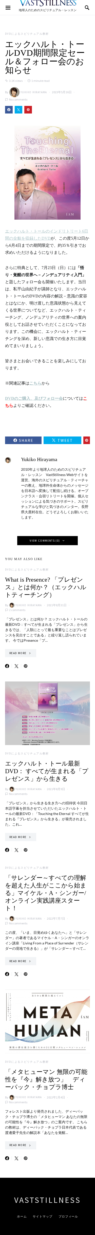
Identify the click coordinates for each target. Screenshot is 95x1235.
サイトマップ (42, 1216)
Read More (17, 653)
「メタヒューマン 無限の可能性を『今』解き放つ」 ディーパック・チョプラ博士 (46, 1079)
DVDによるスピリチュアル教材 (27, 33)
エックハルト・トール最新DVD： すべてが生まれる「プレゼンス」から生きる (46, 771)
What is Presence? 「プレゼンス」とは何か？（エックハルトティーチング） (45, 587)
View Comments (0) (45, 540)
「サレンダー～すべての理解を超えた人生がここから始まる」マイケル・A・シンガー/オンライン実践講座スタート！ (45, 893)
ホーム (22, 1216)
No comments (18, 99)
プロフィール (68, 1216)
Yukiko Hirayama (34, 92)
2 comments (17, 610)
